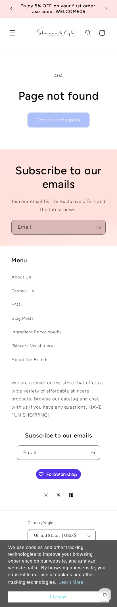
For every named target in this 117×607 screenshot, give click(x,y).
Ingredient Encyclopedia (36, 332)
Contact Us (22, 291)
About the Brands (30, 360)
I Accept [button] (58, 597)
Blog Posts (22, 318)
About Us (21, 277)
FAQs (17, 304)
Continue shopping (59, 120)
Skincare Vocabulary (32, 346)
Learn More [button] (70, 582)
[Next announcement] (106, 9)
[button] (12, 33)
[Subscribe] (98, 227)
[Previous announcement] (11, 9)
